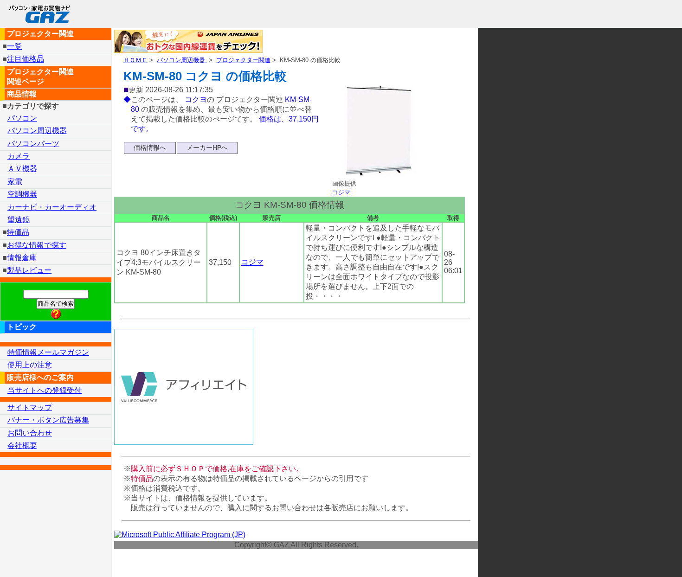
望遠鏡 (18, 220)
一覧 (14, 46)
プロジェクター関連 (243, 60)
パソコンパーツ (33, 143)
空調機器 (22, 194)
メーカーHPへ (207, 147)
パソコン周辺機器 (182, 60)
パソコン (22, 118)
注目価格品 (25, 59)
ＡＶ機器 (22, 169)
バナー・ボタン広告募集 (48, 420)
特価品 (18, 232)
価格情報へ (150, 147)
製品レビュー (29, 270)
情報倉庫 (22, 258)
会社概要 (22, 445)
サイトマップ (29, 407)
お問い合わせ (29, 433)
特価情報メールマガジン (48, 352)
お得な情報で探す (36, 245)
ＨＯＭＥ (135, 60)
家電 (14, 182)
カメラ (18, 156)
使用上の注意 (29, 365)
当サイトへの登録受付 (44, 390)
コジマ (341, 192)
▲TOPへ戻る (642, 558)
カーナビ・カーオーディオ (52, 207)
